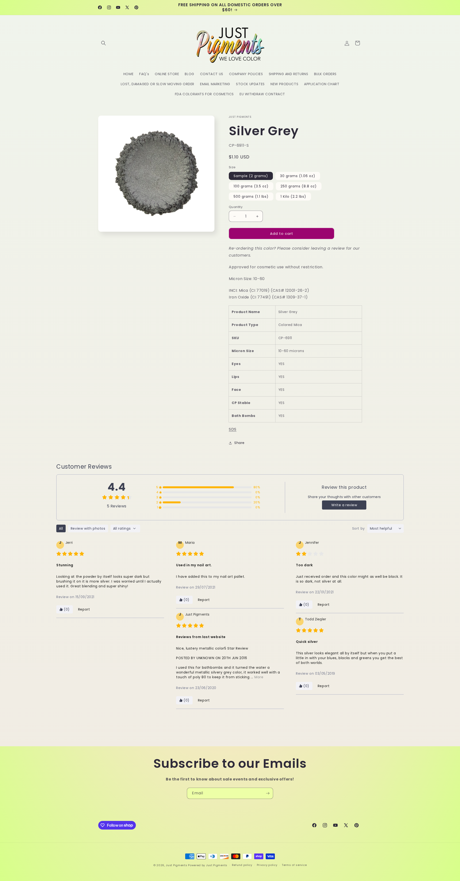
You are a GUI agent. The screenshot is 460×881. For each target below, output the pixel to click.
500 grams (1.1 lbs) (251, 196)
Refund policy (242, 865)
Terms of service (294, 865)
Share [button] (239, 442)
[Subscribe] (267, 793)
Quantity (235, 207)
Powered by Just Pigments (207, 865)
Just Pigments (176, 865)
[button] (103, 43)
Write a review (344, 505)
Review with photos (88, 528)
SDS (232, 429)
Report (84, 609)
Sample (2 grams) (251, 176)
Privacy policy (267, 865)
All (61, 528)
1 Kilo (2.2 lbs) (293, 196)
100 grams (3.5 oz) (251, 186)
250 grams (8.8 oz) (299, 186)
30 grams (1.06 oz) (297, 176)
